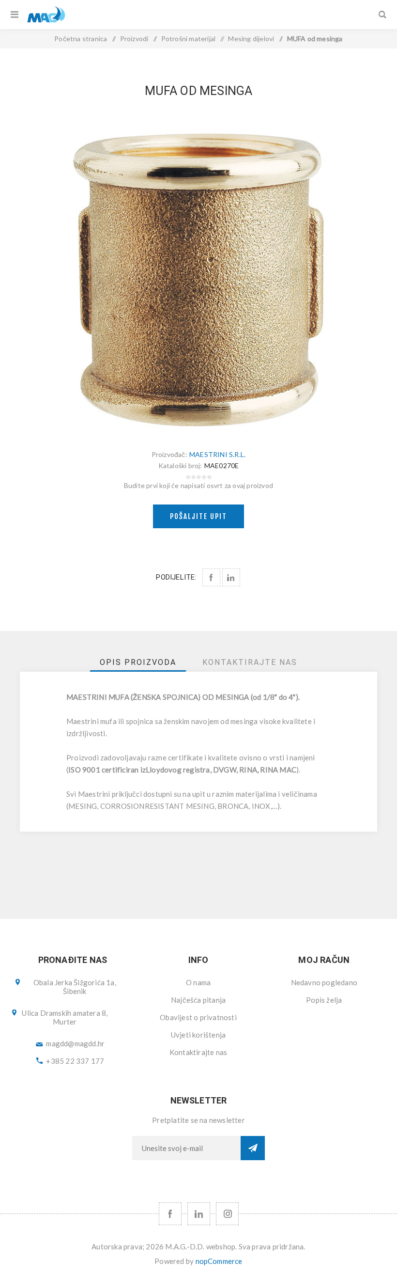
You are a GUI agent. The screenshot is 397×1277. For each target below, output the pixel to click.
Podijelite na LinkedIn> (231, 577)
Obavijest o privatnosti (198, 1017)
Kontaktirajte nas (198, 1052)
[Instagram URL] (227, 1213)
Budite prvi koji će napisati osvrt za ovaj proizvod (198, 485)
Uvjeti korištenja (198, 1034)
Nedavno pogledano (324, 982)
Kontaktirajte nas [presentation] (249, 662)
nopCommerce (219, 1261)
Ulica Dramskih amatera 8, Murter (64, 1017)
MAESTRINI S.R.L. (217, 454)
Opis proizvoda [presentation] (138, 662)
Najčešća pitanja (198, 999)
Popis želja (324, 999)
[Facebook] (170, 1213)
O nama (198, 982)
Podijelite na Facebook (211, 577)
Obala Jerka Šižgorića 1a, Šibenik (74, 986)
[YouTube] (198, 1213)
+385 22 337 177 (75, 1060)
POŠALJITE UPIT (198, 516)
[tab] (138, 662)
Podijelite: (176, 577)
